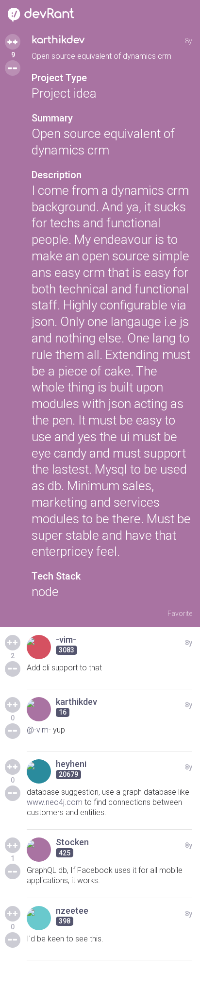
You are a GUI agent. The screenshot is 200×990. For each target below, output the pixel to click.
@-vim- (39, 729)
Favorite (179, 613)
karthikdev (58, 40)
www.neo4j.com (55, 802)
